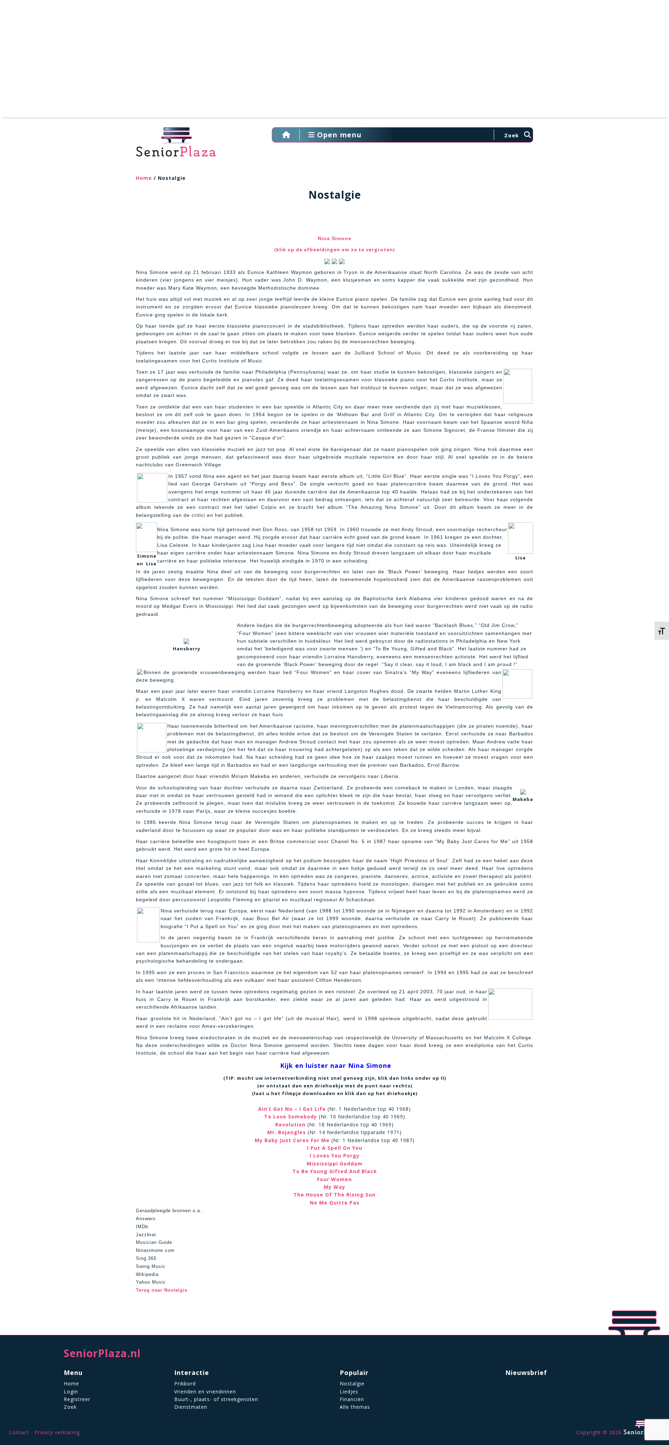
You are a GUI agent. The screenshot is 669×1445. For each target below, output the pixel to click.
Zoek (70, 1407)
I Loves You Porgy (335, 1155)
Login (71, 1391)
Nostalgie (352, 1383)
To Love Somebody (290, 1116)
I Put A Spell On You (334, 1148)
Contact (19, 1432)
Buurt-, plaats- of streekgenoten (216, 1399)
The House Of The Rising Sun (334, 1194)
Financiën (352, 1399)
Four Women (334, 1179)
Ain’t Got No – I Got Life (292, 1109)
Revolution (290, 1124)
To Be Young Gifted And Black (334, 1171)
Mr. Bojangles (286, 1132)
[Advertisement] (334, 63)
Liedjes (349, 1391)
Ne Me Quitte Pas (335, 1202)
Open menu (338, 134)
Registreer (77, 1399)
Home (144, 178)
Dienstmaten (190, 1407)
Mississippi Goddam (335, 1163)
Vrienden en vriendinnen (205, 1391)
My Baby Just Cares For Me (292, 1140)
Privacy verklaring (57, 1432)
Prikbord (185, 1383)
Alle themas (355, 1407)
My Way (334, 1187)
